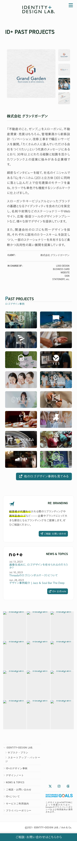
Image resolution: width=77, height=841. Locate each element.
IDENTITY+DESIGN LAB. (20, 747)
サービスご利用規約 (17, 803)
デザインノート (15, 775)
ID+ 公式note (59, 591)
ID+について (13, 796)
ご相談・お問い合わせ (55, 533)
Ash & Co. (66, 827)
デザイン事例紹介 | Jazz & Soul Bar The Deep (37, 583)
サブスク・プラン (18, 752)
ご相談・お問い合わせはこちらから (38, 837)
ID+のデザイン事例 (17, 768)
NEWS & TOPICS (15, 782)
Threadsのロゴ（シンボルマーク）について (33, 575)
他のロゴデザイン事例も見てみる (46, 476)
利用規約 (61, 809)
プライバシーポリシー (19, 810)
